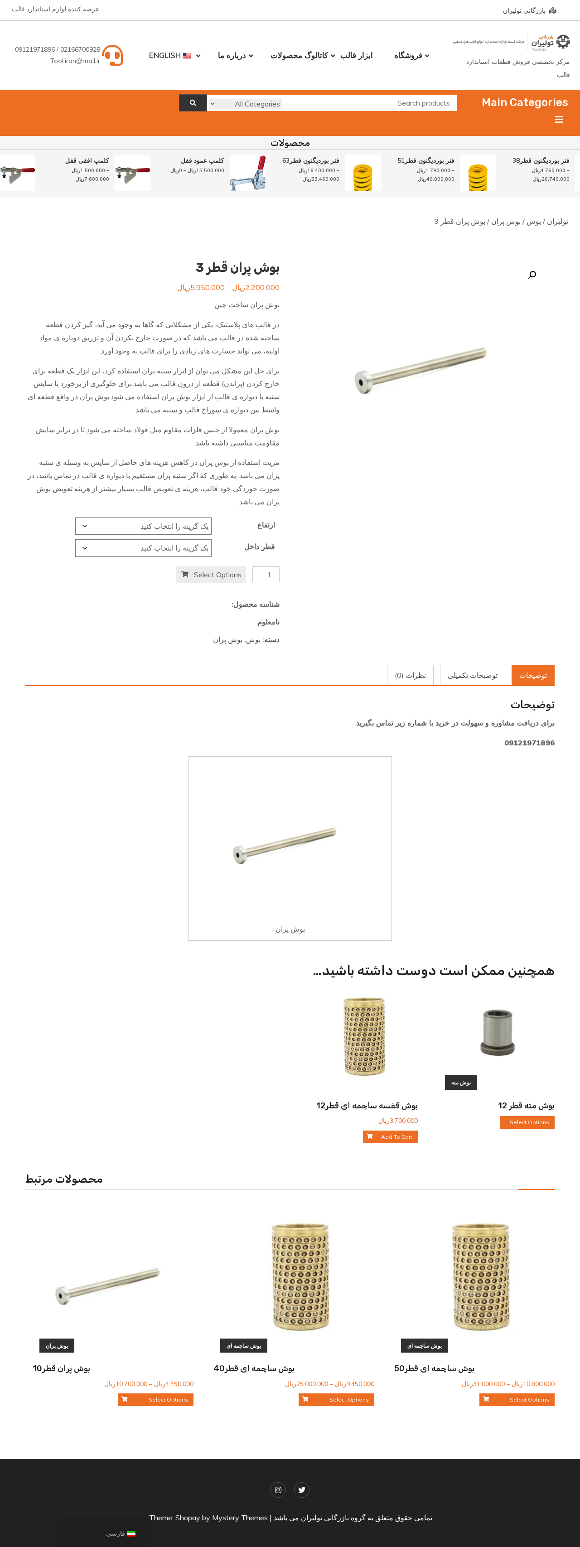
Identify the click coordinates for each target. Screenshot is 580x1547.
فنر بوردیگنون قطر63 (302, 160)
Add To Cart (396, 1136)
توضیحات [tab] (533, 675)
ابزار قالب (356, 55)
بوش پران (506, 221)
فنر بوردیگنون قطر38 (532, 160)
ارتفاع (266, 524)
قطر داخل (259, 546)
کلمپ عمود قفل (194, 160)
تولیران (557, 221)
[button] (532, 275)
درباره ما (232, 55)
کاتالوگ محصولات (299, 55)
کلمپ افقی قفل (79, 160)
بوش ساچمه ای (424, 1345)
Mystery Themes (240, 1517)
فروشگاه (408, 55)
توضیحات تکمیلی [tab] (473, 675)
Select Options (218, 574)
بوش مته (461, 1082)
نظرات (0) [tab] (410, 675)
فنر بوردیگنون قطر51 (417, 160)
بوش (534, 221)
